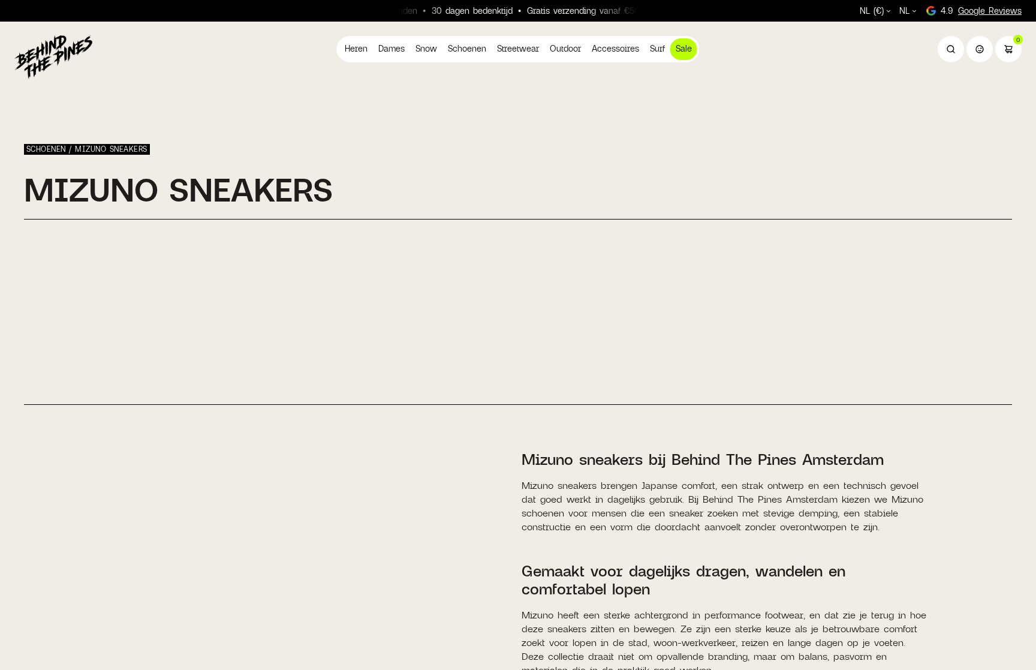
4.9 (981, 10)
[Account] (979, 49)
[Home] (53, 56)
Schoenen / (50, 149)
